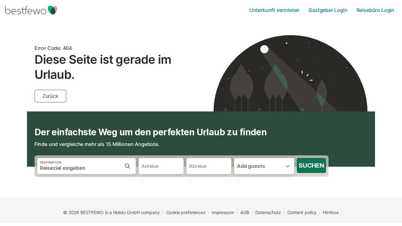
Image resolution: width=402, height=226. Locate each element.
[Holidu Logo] (36, 10)
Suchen (311, 165)
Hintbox (331, 212)
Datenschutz (268, 212)
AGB (244, 212)
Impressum (223, 212)
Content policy (302, 212)
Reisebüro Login (375, 10)
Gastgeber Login (327, 10)
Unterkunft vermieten (274, 10)
